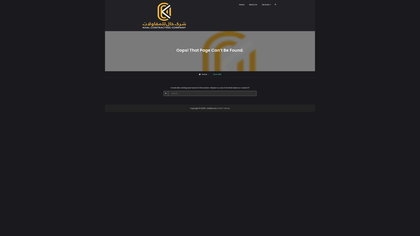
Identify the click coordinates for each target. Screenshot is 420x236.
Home (241, 4)
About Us (253, 4)
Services (265, 4)
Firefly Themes (223, 108)
